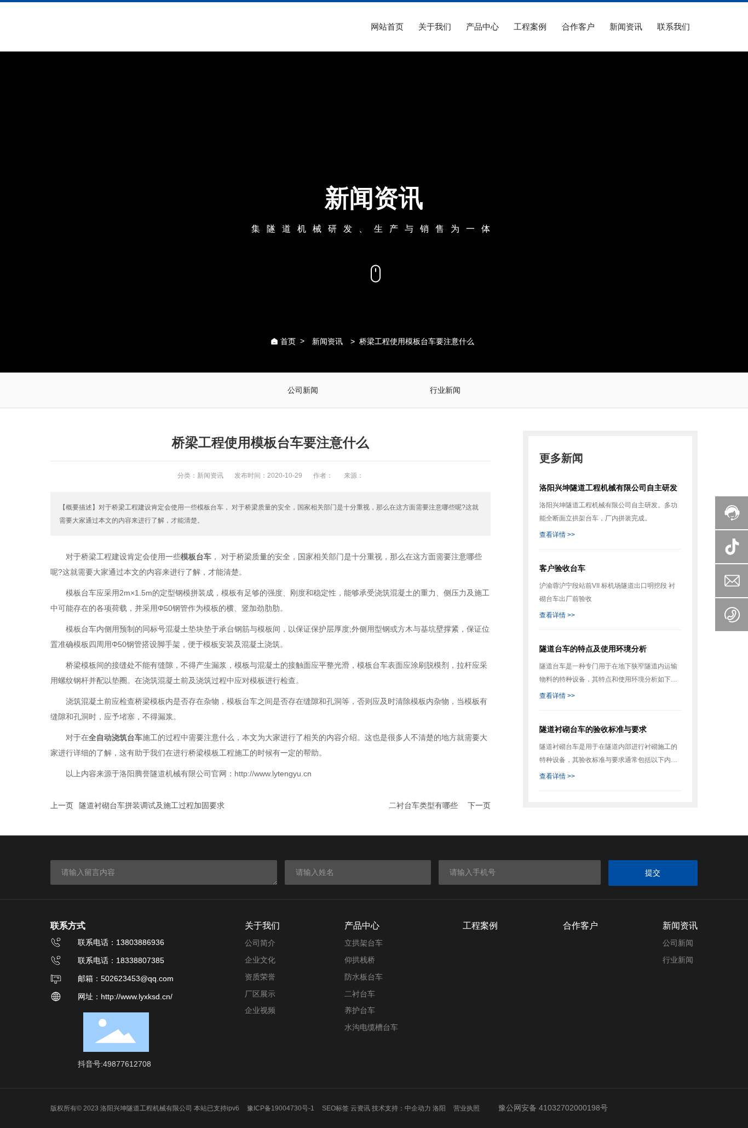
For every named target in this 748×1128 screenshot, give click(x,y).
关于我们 (262, 925)
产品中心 (361, 925)
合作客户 (580, 925)
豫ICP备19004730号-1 (280, 1108)
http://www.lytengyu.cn (273, 773)
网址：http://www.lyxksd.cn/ (125, 996)
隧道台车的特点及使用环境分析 (593, 648)
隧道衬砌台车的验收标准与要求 (593, 729)
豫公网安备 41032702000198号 (553, 1107)
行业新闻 (445, 390)
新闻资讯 (327, 341)
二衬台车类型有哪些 (423, 805)
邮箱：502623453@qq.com (126, 978)
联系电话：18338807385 (121, 960)
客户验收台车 (562, 568)
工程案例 (480, 925)
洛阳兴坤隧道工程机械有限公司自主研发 (608, 487)
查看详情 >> (557, 535)
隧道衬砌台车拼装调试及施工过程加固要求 (152, 805)
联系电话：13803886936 (121, 942)
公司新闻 (302, 390)
